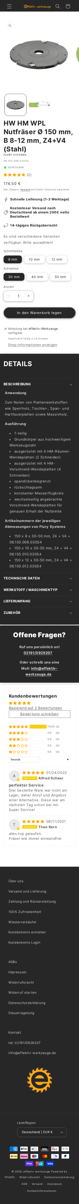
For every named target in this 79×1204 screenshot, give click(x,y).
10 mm (34, 259)
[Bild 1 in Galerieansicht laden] (15, 105)
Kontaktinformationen (41, 1190)
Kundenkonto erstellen (27, 932)
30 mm (14, 277)
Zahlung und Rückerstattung (32, 901)
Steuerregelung (21, 1013)
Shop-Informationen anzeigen (32, 345)
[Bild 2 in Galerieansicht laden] (39, 105)
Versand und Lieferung (27, 891)
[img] (34, 773)
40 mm (37, 277)
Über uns (15, 881)
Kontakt (14, 1032)
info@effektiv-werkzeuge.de (32, 1053)
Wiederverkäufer (22, 922)
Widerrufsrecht (21, 982)
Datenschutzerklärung (26, 1003)
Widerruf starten (22, 993)
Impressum (17, 972)
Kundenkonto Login (24, 942)
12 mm (57, 259)
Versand (25, 189)
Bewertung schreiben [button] (39, 714)
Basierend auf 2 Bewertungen (35, 708)
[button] (9, 6)
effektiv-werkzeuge (36, 1171)
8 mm (12, 259)
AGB (24, 1183)
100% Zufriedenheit (24, 912)
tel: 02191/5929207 (24, 1043)
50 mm (60, 277)
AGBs (12, 962)
